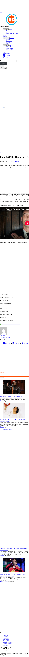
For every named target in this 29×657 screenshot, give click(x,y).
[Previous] (1, 377)
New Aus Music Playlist (12, 33)
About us (5, 635)
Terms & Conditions (8, 642)
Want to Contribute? (8, 643)
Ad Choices (6, 639)
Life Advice (9, 43)
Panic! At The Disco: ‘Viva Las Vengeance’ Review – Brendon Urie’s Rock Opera (13, 575)
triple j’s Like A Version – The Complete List (11, 396)
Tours (4, 35)
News (11, 29)
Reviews (12, 45)
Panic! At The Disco (5, 337)
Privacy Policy (6, 641)
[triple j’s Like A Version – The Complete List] (14, 394)
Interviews (8, 39)
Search (3, 63)
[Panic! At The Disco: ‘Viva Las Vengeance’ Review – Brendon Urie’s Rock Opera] (14, 572)
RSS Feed (5, 645)
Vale (7, 32)
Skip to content (3, 12)
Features (12, 38)
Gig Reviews (9, 48)
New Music (9, 30)
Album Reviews (10, 46)
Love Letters (9, 41)
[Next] (3, 377)
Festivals (5, 36)
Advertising (6, 638)
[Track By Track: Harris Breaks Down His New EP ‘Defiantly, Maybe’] (14, 417)
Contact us (5, 636)
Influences (8, 42)
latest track (2, 196)
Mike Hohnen (15, 161)
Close (2, 66)
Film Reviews (9, 49)
